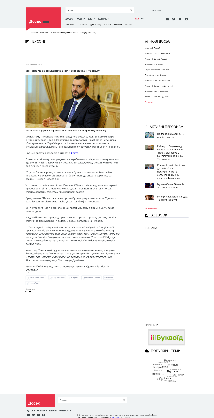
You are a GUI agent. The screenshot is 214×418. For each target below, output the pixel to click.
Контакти (103, 18)
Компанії (118, 24)
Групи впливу (95, 24)
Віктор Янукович (58, 277)
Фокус (74, 153)
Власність (70, 24)
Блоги (91, 18)
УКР (137, 19)
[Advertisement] (78, 53)
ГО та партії (82, 24)
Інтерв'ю (107, 24)
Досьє (69, 18)
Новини (80, 18)
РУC (142, 19)
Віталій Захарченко (36, 277)
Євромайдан (33, 283)
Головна (34, 32)
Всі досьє (149, 102)
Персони (128, 24)
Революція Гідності (92, 277)
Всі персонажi (151, 208)
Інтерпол (74, 277)
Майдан (109, 277)
